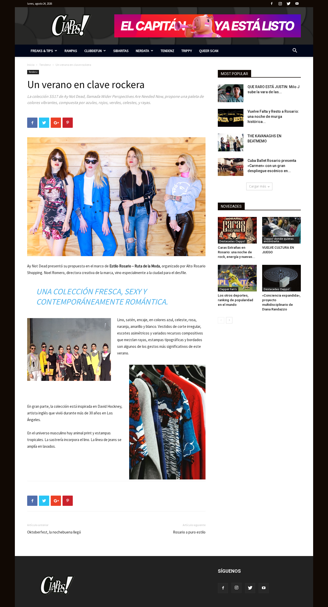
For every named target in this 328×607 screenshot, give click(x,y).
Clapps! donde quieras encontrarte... (279, 240)
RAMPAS (71, 50)
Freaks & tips (42, 50)
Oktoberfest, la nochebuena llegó (54, 532)
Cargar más (257, 186)
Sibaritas (121, 50)
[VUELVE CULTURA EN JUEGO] (281, 230)
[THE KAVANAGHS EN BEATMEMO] (230, 142)
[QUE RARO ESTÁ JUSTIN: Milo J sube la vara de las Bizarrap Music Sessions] (230, 93)
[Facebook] (271, 3)
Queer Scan (208, 50)
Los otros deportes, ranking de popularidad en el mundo (235, 300)
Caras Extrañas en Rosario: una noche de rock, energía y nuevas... (236, 252)
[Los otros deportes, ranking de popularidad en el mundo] (237, 278)
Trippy (186, 50)
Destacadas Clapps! (232, 241)
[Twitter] (288, 3)
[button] (295, 51)
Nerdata (142, 50)
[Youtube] (297, 3)
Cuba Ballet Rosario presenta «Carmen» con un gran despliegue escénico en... (272, 166)
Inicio (30, 65)
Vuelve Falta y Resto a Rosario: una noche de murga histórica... (273, 116)
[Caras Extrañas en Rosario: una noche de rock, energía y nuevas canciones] (237, 230)
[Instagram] (280, 3)
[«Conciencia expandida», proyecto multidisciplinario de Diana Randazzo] (281, 278)
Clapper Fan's (228, 289)
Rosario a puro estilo (189, 532)
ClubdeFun (93, 50)
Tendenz (167, 50)
